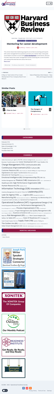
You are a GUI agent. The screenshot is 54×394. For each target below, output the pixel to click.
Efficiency (22, 175)
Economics (33, 172)
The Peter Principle (22, 223)
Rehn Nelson (37, 114)
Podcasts (4, 142)
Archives (4, 235)
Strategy (44, 218)
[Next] (50, 109)
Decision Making (32, 170)
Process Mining (42, 208)
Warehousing (31, 226)
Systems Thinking (39, 221)
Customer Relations (10, 170)
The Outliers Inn (10, 223)
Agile (16, 159)
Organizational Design (40, 202)
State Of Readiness (31, 218)
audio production (39, 159)
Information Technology (16, 188)
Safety (5, 218)
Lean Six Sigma (10, 195)
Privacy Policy (33, 390)
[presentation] (14, 99)
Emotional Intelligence (12, 177)
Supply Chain (25, 220)
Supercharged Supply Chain (10, 221)
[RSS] (30, 388)
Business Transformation (10, 162)
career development (30, 55)
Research (40, 213)
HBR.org (23, 47)
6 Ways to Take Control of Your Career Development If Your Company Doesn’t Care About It (14, 75)
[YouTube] (27, 388)
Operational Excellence (15, 202)
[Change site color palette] (5, 390)
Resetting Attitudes (48, 213)
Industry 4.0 (23, 185)
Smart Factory (19, 218)
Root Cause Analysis (37, 215)
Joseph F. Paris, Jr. (12, 113)
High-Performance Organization (27, 183)
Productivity (12, 210)
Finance (21, 180)
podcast (14, 208)
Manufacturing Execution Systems (23, 197)
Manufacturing (9, 197)
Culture (35, 168)
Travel (38, 223)
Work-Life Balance (39, 226)
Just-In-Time (22, 192)
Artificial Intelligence (29, 159)
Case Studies (42, 162)
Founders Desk (6, 150)
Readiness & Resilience (21, 213)
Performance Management (33, 205)
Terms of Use (41, 390)
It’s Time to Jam (10, 110)
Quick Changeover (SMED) (7, 213)
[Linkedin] (23, 388)
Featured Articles (6, 144)
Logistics (28, 195)
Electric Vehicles (29, 175)
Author (46, 159)
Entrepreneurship (31, 177)
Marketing (35, 197)
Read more (7, 61)
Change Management (13, 164)
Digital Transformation (22, 173)
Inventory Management (9, 192)
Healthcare (7, 183)
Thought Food (21, 38)
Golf (41, 180)
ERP (42, 177)
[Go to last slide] (4, 109)
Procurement (5, 210)
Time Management (31, 223)
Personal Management (6, 208)
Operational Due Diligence (28, 200)
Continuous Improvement (18, 65)
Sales (12, 218)
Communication (32, 165)
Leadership (35, 191)
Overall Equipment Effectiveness (11, 205)
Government (47, 180)
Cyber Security (23, 170)
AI (20, 160)
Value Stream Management (12, 226)
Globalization (34, 180)
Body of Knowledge (31, 40)
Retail (4, 215)
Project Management (23, 211)
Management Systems (38, 195)
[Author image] (18, 48)
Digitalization (7, 173)
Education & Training (10, 175)
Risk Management (16, 215)
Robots (27, 215)
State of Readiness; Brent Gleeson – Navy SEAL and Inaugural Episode (41, 75)
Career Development (31, 65)
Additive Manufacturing (7, 159)
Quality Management (41, 211)
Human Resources (10, 185)
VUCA (25, 226)
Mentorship (7, 65)
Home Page (14, 38)
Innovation (37, 188)
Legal (20, 195)
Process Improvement (28, 208)
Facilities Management (8, 180)
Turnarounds (44, 223)
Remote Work (34, 213)
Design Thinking (41, 170)
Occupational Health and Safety (11, 199)
